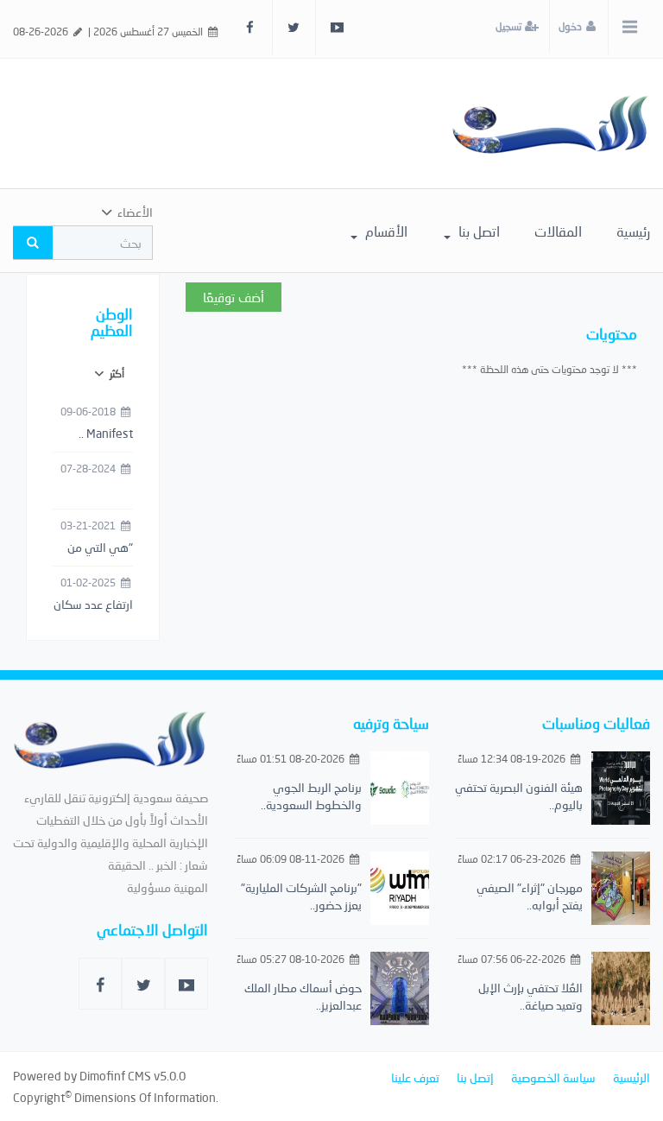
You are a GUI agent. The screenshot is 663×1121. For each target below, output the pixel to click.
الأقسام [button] (384, 231)
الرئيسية (631, 1077)
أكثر (115, 373)
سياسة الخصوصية (553, 1077)
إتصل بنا (475, 1077)
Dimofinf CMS (115, 1075)
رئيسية (633, 231)
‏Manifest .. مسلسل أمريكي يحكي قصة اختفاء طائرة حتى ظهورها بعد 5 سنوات (95, 434)
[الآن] (550, 123)
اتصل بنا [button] (477, 231)
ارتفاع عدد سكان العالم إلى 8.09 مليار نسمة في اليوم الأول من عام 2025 (93, 605)
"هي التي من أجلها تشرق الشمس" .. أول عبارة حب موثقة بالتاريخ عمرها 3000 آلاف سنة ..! (94, 548)
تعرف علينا (415, 1077)
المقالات (558, 231)
